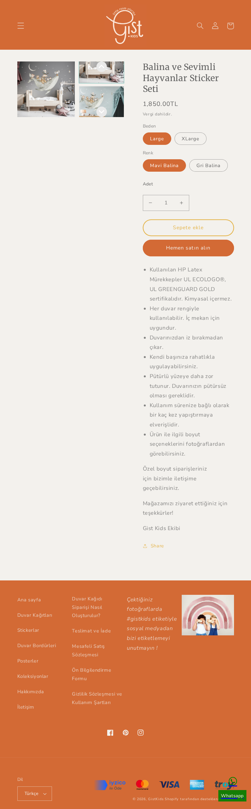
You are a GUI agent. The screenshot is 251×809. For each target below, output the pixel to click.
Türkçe (32, 793)
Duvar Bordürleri (36, 645)
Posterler (28, 661)
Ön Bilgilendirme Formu (91, 674)
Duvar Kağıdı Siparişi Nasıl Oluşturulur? (87, 607)
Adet (148, 184)
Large (157, 138)
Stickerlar (28, 630)
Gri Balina (208, 165)
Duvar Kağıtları (34, 615)
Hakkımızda (30, 691)
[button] (20, 25)
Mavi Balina (164, 165)
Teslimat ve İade (91, 631)
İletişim (25, 707)
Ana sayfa (29, 599)
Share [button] (157, 545)
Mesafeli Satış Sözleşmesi (88, 650)
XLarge (190, 138)
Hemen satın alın (188, 247)
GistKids (155, 799)
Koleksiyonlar (32, 676)
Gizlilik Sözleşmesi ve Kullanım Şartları (97, 698)
